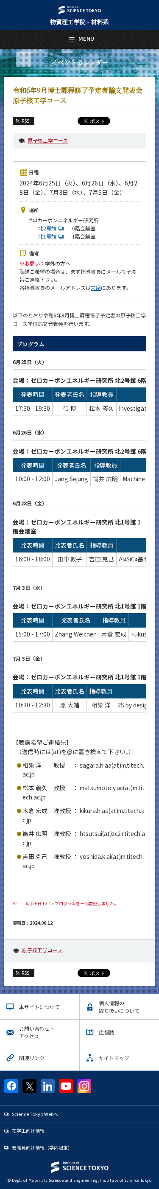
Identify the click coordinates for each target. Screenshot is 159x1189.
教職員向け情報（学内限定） (42, 1147)
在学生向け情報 (28, 1130)
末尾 (96, 287)
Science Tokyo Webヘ (35, 1113)
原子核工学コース (48, 140)
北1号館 (48, 236)
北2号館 (48, 228)
